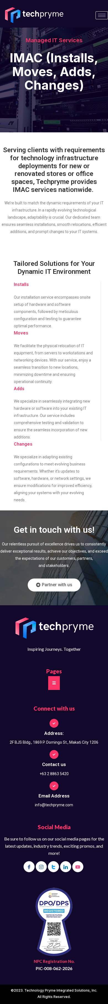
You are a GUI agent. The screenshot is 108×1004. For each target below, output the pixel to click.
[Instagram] (41, 866)
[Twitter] (53, 866)
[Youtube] (77, 866)
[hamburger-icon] (102, 15)
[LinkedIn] (65, 866)
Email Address (54, 796)
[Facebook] (29, 866)
